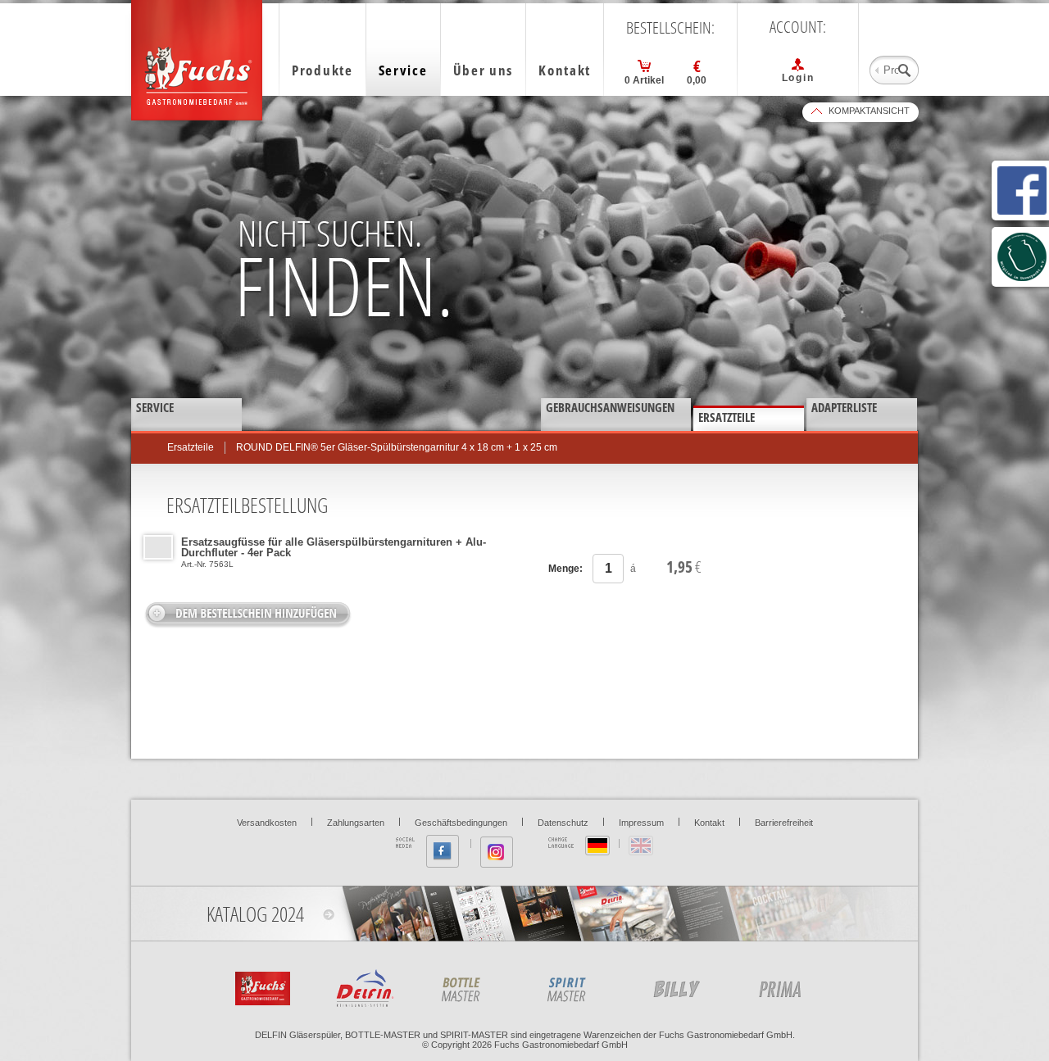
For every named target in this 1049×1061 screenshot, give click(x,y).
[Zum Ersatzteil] (158, 547)
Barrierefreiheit (784, 822)
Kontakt (564, 70)
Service (403, 70)
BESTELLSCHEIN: (670, 28)
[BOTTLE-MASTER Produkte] (472, 985)
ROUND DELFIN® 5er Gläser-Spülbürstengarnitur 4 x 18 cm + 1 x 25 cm (396, 447)
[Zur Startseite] (260, 985)
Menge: (565, 568)
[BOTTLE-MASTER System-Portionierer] (789, 985)
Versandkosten (267, 822)
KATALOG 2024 (255, 913)
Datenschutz (563, 822)
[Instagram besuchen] (496, 852)
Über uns (483, 70)
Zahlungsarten (355, 822)
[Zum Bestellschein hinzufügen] (247, 614)
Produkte (322, 70)
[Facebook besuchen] (442, 851)
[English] (641, 845)
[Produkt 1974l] (578, 985)
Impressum (641, 822)
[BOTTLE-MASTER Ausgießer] (683, 985)
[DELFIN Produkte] (366, 985)
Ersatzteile (190, 447)
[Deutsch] (597, 845)
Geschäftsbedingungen (461, 822)
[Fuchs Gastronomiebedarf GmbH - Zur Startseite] (196, 60)
